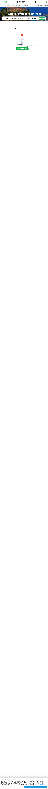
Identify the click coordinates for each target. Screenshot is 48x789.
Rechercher (42, 18)
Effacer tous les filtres (22, 48)
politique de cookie (42, 784)
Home (1, 23)
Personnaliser (12, 787)
